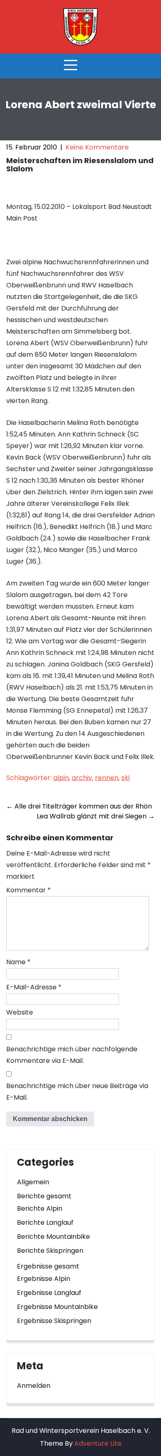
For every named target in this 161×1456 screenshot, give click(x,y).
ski (125, 778)
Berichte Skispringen (50, 1250)
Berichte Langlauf (45, 1222)
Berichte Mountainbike (53, 1236)
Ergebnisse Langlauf (49, 1292)
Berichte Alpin (39, 1208)
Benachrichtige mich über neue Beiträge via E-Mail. (77, 1091)
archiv (82, 778)
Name (18, 962)
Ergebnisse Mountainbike (57, 1306)
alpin (61, 778)
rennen (106, 778)
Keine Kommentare (97, 147)
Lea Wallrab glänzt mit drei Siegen (96, 816)
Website (19, 1012)
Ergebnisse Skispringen (54, 1321)
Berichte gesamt (44, 1196)
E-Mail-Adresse (34, 987)
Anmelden (33, 1385)
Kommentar (28, 890)
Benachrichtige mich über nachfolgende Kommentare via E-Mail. (71, 1054)
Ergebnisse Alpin (43, 1278)
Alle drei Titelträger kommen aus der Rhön (79, 806)
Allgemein (33, 1182)
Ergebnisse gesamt (48, 1266)
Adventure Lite (97, 1443)
